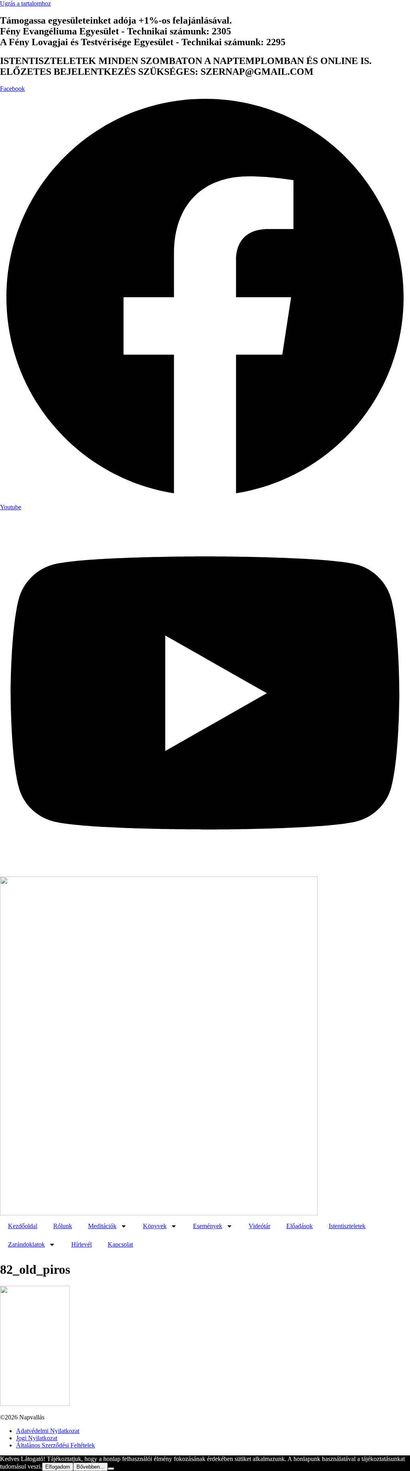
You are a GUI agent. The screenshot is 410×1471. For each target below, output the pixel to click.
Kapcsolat (120, 1244)
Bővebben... (90, 1467)
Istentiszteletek (347, 1226)
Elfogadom (57, 1467)
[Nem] (111, 1468)
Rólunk (62, 1226)
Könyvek (155, 1226)
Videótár (259, 1226)
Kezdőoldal (22, 1226)
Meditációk (102, 1226)
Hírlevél (81, 1244)
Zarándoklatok (26, 1244)
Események (207, 1226)
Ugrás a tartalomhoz (25, 3)
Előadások (299, 1226)
